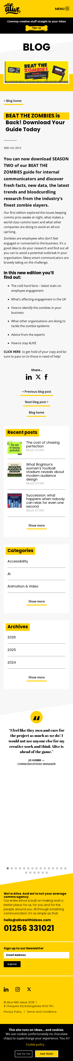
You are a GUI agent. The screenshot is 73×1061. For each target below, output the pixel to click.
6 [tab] (28, 868)
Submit (12, 964)
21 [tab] (47, 873)
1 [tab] (8, 868)
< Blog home (13, 101)
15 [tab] (65, 868)
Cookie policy (35, 1044)
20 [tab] (43, 873)
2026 (11, 637)
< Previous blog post (36, 392)
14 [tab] (61, 868)
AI (8, 573)
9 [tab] (40, 868)
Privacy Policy (13, 1012)
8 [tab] (36, 868)
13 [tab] (57, 868)
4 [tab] (20, 868)
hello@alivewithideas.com (27, 920)
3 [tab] (16, 868)
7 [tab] (32, 868)
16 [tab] (26, 873)
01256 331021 (29, 928)
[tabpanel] (36, 747)
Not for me (23, 1054)
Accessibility (17, 561)
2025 (11, 649)
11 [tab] (49, 868)
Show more (36, 525)
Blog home (36, 412)
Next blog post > (36, 402)
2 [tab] (12, 868)
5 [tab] (24, 868)
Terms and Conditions (42, 1012)
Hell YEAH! (46, 1054)
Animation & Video (22, 586)
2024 (11, 662)
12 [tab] (53, 868)
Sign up (36, 27)
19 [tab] (38, 873)
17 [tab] (30, 873)
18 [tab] (34, 873)
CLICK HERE (12, 352)
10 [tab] (45, 868)
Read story (35, 450)
